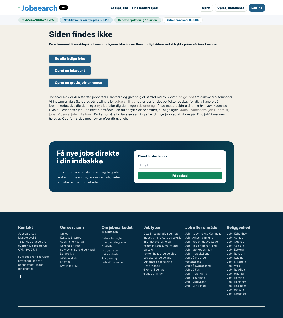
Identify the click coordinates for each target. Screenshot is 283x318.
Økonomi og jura (154, 269)
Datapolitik (67, 253)
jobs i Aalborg (81, 114)
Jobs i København (193, 110)
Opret (206, 8)
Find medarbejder (145, 8)
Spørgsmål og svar (114, 242)
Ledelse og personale (157, 257)
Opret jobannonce (230, 8)
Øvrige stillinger (153, 273)
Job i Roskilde (236, 269)
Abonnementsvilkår (72, 241)
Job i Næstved (236, 293)
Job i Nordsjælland (197, 253)
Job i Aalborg (235, 245)
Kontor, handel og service (159, 253)
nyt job (102, 106)
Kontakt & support (71, 237)
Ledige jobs (119, 8)
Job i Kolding (235, 257)
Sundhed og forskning (157, 261)
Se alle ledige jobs (70, 58)
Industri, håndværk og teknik (162, 237)
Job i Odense (235, 241)
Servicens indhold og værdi (77, 249)
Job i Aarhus (235, 237)
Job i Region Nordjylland (201, 245)
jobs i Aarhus (218, 110)
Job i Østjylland (195, 277)
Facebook (20, 276)
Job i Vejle (233, 265)
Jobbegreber (110, 250)
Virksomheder (110, 254)
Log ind (256, 8)
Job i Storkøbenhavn (198, 249)
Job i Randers (236, 253)
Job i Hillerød (235, 273)
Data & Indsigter (112, 238)
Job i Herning (235, 277)
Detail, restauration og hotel (161, 233)
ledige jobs (186, 97)
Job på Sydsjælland (198, 265)
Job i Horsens (235, 289)
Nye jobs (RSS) (70, 265)
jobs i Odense (59, 114)
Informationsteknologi (157, 241)
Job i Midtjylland (195, 281)
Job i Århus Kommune (199, 237)
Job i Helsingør (236, 285)
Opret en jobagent (70, 70)
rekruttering (146, 106)
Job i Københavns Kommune (203, 233)
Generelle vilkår (70, 245)
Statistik (107, 246)
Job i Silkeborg (236, 261)
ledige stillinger (125, 101)
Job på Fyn (192, 269)
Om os (64, 233)
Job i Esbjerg (235, 249)
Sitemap (65, 261)
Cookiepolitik (68, 257)
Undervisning (151, 265)
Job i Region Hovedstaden (202, 241)
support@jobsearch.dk (33, 245)
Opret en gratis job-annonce (78, 83)
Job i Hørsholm (236, 281)
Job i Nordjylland (196, 273)
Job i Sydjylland (195, 285)
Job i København (237, 233)
